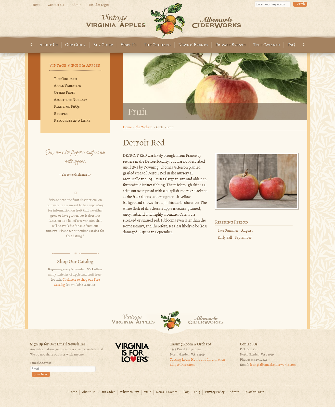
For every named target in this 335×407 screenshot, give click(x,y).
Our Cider (75, 45)
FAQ (291, 45)
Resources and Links (72, 120)
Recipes (60, 114)
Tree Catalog (266, 45)
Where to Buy (129, 392)
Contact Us (56, 5)
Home (35, 5)
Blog (185, 392)
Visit (147, 392)
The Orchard (157, 45)
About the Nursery (70, 100)
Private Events (230, 45)
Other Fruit (64, 93)
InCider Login (99, 5)
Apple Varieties (67, 86)
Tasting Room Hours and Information (197, 360)
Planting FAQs (66, 107)
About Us (49, 45)
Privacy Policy (214, 392)
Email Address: (41, 363)
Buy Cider (103, 45)
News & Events (193, 45)
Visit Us (128, 45)
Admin (76, 5)
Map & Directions (182, 365)
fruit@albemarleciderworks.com (273, 365)
